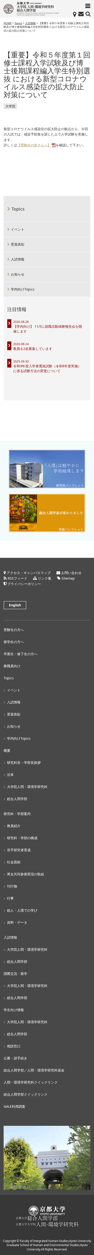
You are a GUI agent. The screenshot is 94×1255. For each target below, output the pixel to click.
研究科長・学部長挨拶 (24, 762)
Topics (18, 209)
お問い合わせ (71, 572)
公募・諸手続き (15, 1058)
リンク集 (44, 578)
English (15, 605)
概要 (7, 750)
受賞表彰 (17, 244)
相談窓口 (13, 1046)
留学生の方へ (14, 641)
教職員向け (12, 666)
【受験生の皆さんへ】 (34, 145)
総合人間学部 (17, 798)
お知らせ (17, 274)
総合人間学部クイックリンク (25, 1094)
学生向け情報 (14, 1009)
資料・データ (17, 922)
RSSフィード (17, 578)
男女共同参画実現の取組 (25, 874)
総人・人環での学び (22, 910)
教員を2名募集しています (32, 348)
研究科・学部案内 (17, 813)
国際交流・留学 (15, 973)
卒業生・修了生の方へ (20, 654)
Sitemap (68, 578)
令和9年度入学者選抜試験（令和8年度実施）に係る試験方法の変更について (47, 368)
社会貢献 (13, 862)
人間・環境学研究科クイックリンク (31, 1082)
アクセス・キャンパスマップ (29, 572)
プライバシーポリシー (24, 583)
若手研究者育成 (19, 850)
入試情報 (17, 259)
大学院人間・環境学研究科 (27, 786)
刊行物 (12, 886)
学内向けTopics (22, 289)
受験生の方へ (14, 629)
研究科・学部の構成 (22, 838)
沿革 (10, 774)
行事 (10, 898)
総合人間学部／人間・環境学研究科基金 (34, 1070)
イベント (17, 229)
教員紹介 (13, 825)
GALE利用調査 (14, 1106)
